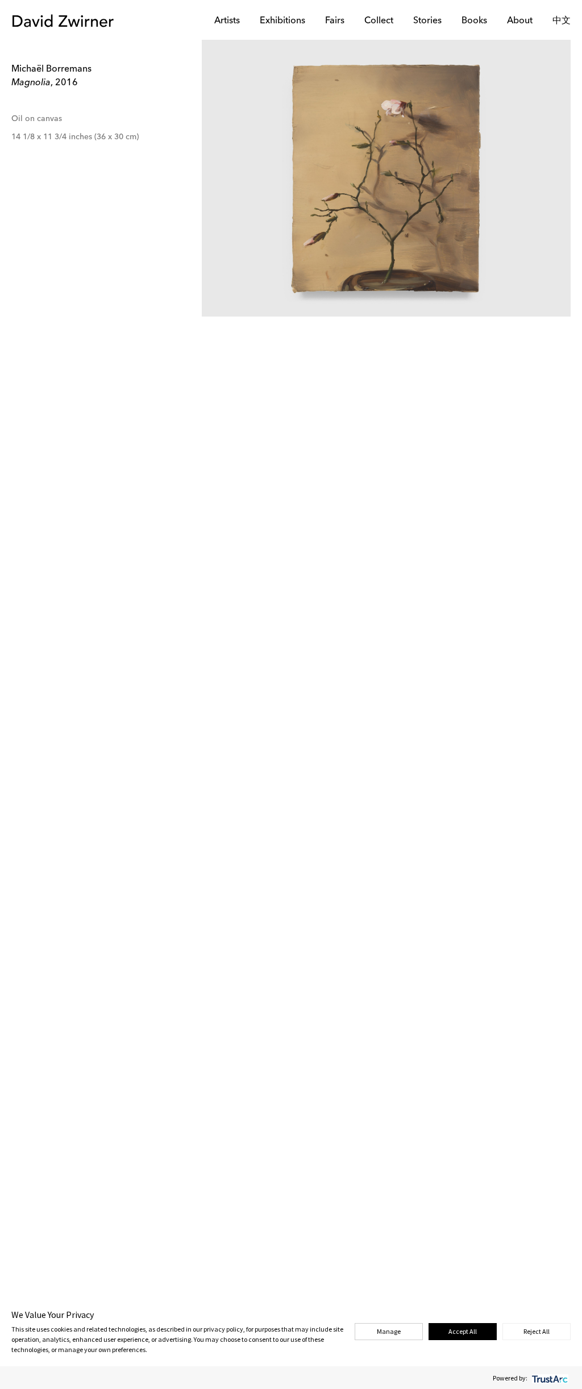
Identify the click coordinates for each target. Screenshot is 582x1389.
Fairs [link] (334, 21)
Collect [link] (378, 21)
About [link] (520, 21)
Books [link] (474, 21)
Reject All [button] (536, 1331)
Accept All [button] (462, 1331)
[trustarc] (548, 1378)
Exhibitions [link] (282, 21)
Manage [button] (389, 1331)
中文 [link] (561, 21)
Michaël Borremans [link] (51, 69)
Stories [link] (427, 21)
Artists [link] (227, 21)
